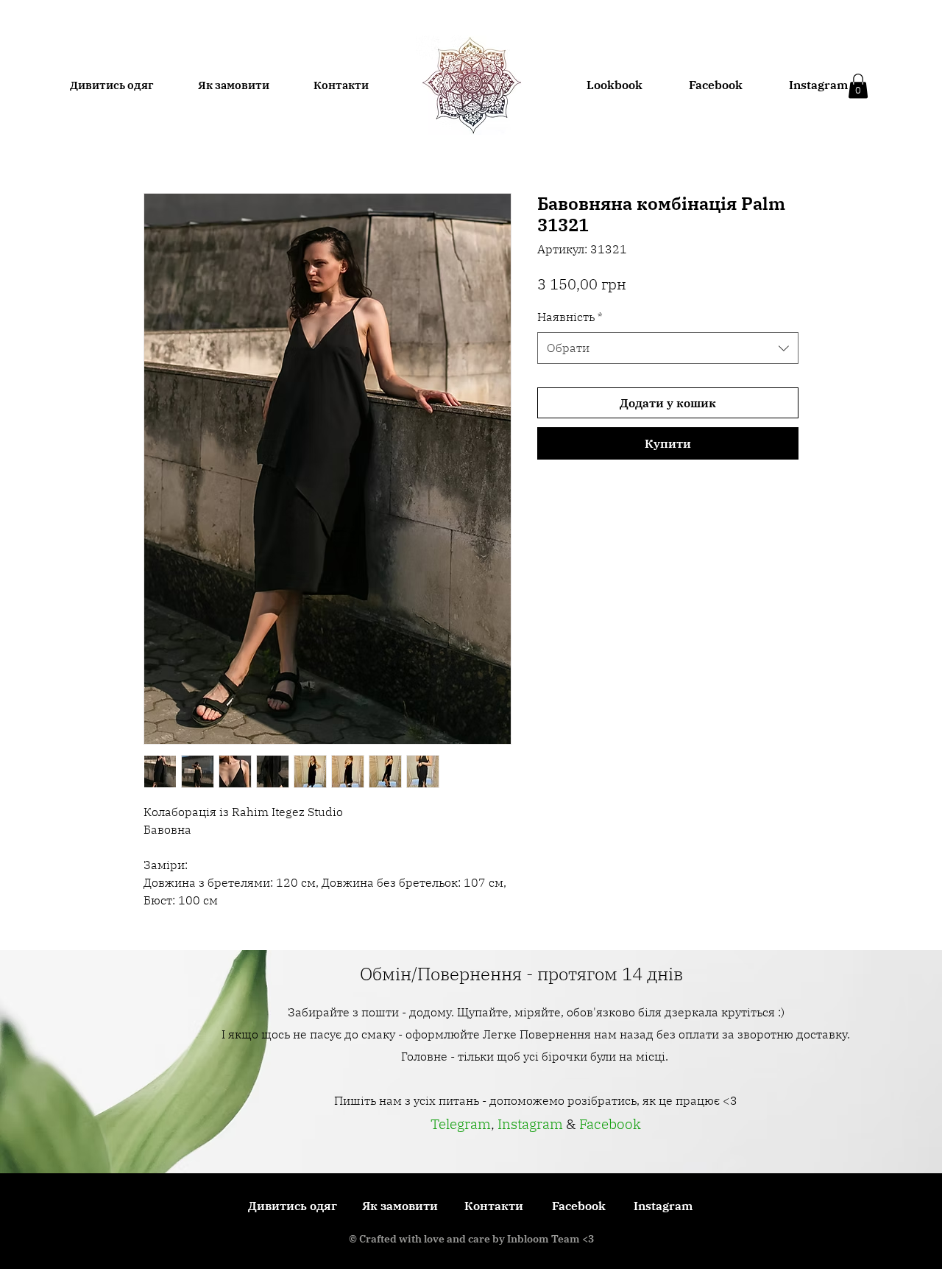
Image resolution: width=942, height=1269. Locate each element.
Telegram (461, 1124)
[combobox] (667, 348)
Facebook (610, 1124)
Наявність (570, 316)
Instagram (531, 1124)
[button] (858, 86)
